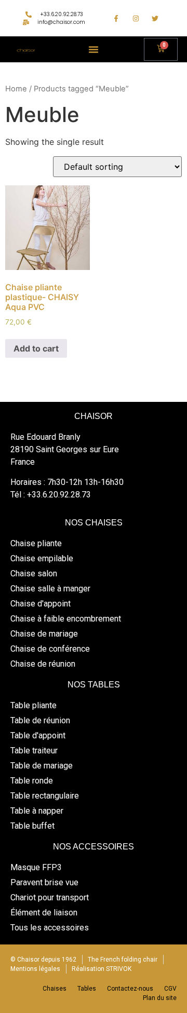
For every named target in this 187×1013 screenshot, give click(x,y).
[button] (93, 49)
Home (16, 88)
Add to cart (36, 348)
